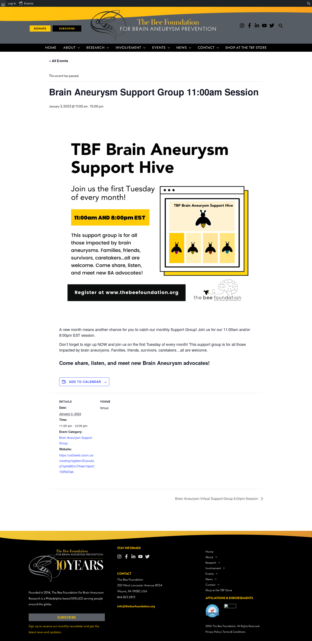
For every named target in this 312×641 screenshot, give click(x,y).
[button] (38, 28)
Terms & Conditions (234, 632)
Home (50, 47)
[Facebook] (249, 25)
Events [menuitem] (28, 3)
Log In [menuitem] (12, 3)
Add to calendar (85, 382)
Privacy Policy (213, 632)
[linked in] (256, 25)
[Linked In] (133, 556)
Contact (206, 47)
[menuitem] (3, 3)
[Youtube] (264, 25)
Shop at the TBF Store (246, 47)
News (181, 47)
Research (95, 47)
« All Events (58, 60)
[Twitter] (271, 25)
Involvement (128, 47)
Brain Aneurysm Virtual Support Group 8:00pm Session (217, 498)
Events (159, 47)
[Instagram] (242, 25)
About (69, 47)
